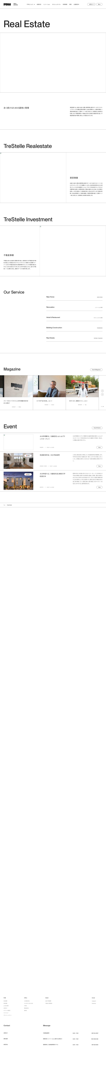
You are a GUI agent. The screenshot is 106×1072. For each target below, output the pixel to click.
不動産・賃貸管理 (48, 1003)
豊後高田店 (26, 1008)
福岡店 (25, 1010)
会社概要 (5, 1001)
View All (96, 369)
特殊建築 (65, 4)
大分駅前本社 (26, 1001)
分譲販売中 (76, 4)
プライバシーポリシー (8, 1015)
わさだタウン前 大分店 (28, 1003)
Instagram (94, 1001)
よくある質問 (6, 1005)
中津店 (25, 1005)
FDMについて (30, 4)
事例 (70, 4)
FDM (7, 4)
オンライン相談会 (7, 1010)
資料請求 (6, 1038)
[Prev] (102, 391)
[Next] (102, 394)
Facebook (94, 1003)
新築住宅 (39, 4)
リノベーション (46, 4)
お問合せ (5, 1008)
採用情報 (5, 1003)
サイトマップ (6, 1012)
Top (4, 505)
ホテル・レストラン (56, 4)
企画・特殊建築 (48, 1001)
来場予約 (6, 1044)
